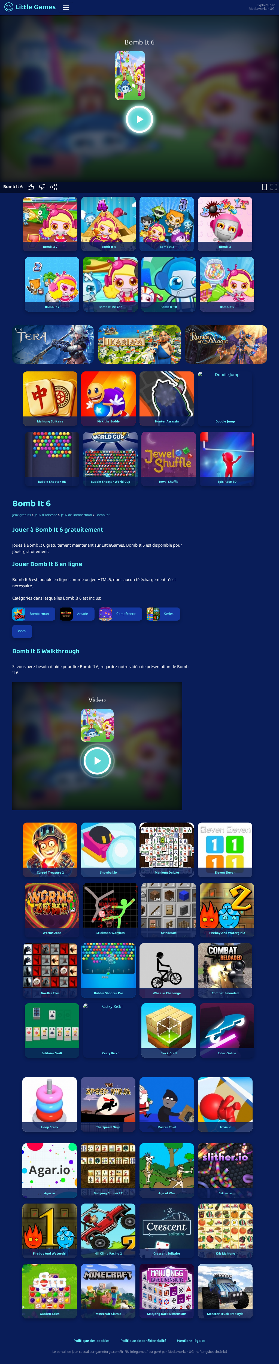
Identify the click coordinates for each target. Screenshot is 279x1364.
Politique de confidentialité (143, 1341)
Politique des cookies (92, 1341)
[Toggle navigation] (66, 7)
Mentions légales (191, 1341)
